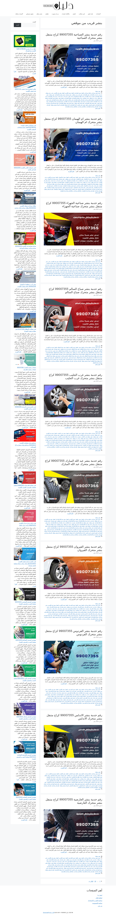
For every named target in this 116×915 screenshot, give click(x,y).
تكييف (74, 14)
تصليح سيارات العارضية (92, 864)
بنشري (93, 96)
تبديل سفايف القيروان (70, 610)
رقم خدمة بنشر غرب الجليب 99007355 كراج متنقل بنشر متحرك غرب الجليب (75, 376)
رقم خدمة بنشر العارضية (80, 868)
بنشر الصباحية (86, 94)
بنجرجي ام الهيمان (88, 179)
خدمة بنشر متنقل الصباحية (79, 101)
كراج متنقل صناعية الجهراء (68, 275)
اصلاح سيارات (88, 93)
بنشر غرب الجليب (75, 435)
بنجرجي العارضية (88, 859)
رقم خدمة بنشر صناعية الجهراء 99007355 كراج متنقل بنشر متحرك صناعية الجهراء (74, 204)
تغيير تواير (48, 99)
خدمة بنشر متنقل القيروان (74, 613)
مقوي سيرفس (29, 14)
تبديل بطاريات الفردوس (72, 692)
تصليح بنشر (61, 98)
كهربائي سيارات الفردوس (88, 703)
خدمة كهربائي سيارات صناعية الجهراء (76, 271)
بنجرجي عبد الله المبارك (84, 521)
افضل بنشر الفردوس (73, 689)
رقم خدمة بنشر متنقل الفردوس (55, 699)
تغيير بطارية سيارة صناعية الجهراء (85, 270)
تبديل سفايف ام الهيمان (70, 182)
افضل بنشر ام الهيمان (64, 177)
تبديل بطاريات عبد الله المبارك (58, 522)
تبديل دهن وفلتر (94, 182)
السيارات (98, 14)
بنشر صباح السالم (76, 349)
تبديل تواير (60, 96)
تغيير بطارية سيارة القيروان (50, 612)
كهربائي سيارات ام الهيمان (88, 190)
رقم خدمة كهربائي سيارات (52, 103)
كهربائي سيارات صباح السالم (66, 361)
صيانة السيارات (98, 105)
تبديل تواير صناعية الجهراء (91, 266)
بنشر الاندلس (81, 775)
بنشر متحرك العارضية (54, 859)
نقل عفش (90, 14)
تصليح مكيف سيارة (89, 99)
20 (95, 881)
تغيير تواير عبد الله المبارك (57, 527)
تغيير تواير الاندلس (95, 782)
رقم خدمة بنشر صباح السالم (61, 357)
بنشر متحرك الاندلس (55, 775)
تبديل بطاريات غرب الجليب (64, 436)
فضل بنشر (85, 105)
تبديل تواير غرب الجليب (94, 438)
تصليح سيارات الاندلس (97, 780)
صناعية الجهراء (57, 273)
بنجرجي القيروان (88, 607)
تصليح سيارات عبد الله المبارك (64, 526)
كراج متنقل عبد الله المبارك (68, 533)
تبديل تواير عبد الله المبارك (86, 524)
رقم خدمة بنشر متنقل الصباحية (66, 103)
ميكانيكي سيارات (82, 106)
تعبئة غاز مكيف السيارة (79, 99)
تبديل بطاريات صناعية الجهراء (62, 265)
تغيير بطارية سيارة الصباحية (58, 99)
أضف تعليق (97, 108)
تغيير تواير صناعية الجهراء (66, 270)
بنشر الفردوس (80, 691)
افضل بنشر (81, 177)
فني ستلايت (82, 14)
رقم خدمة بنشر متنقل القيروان (60, 615)
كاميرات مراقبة (19, 14)
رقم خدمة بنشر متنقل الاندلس (67, 784)
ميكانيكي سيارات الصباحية (71, 106)
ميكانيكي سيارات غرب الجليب (95, 448)
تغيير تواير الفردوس (87, 698)
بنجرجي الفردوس (88, 691)
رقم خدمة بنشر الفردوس (80, 699)
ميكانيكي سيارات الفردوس (67, 703)
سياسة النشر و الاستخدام (95, 900)
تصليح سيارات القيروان (92, 612)
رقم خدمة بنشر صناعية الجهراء (52, 271)
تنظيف (47, 14)
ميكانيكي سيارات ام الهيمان (66, 190)
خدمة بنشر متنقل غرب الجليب (53, 441)
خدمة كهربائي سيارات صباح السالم (85, 357)
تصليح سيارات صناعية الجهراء (72, 268)
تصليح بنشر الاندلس (50, 778)
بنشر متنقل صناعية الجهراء (86, 265)
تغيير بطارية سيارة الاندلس (55, 780)
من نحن (100, 906)
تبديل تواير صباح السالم (94, 352)
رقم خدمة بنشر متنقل (79, 103)
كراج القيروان (75, 617)
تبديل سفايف (86, 98)
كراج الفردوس (68, 701)
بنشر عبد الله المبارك (73, 521)
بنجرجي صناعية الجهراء (89, 263)
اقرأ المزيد (64, 87)
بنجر (52, 93)
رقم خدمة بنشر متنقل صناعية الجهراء (82, 273)
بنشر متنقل (39, 14)
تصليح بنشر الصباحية (53, 98)
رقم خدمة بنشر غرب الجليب (61, 443)
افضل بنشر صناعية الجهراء (68, 261)
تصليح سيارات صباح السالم (78, 354)
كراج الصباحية (73, 105)
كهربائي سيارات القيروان (96, 619)
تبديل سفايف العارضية (70, 863)
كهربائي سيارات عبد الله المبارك (94, 534)
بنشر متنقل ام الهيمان (94, 180)
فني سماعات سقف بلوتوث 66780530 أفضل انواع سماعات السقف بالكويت (26, 127)
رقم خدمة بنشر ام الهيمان (79, 187)
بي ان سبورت (55, 14)
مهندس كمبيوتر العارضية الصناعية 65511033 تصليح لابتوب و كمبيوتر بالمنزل (26, 757)
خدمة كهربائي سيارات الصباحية (56, 101)
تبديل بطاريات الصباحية (79, 96)
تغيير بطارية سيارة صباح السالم (92, 356)
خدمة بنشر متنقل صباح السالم (54, 356)
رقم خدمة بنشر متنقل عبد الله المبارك (69, 531)
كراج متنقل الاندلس (73, 785)
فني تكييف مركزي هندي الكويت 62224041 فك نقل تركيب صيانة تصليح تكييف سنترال (25, 563)
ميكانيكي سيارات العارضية (67, 871)
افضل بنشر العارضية (73, 858)
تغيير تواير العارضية (88, 866)
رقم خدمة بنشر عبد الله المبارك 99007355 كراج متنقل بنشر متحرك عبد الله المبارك (73, 462)
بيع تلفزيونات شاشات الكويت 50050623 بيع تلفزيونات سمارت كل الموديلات (25, 445)
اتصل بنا (100, 895)
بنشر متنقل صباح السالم (87, 350)
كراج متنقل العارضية (59, 870)
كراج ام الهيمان (67, 189)
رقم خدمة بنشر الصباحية (91, 103)
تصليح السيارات (67, 98)
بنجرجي (100, 94)
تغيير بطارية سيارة (69, 99)
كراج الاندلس (82, 785)
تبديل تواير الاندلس (51, 777)
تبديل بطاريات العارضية (73, 861)
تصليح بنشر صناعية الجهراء (85, 268)
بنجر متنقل (48, 93)
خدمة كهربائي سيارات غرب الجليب (84, 443)
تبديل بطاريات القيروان (73, 608)
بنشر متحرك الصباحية (60, 94)
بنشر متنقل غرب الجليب (87, 436)
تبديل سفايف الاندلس (75, 778)
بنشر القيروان (81, 607)
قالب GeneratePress (48, 912)
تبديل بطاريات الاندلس (77, 777)
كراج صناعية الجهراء (79, 275)
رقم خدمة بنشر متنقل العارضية (56, 868)
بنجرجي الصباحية (94, 94)
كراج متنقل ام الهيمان (59, 189)
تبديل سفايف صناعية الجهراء (55, 266)
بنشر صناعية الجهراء (78, 263)
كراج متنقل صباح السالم (96, 361)
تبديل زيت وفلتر (93, 98)
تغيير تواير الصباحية (97, 101)
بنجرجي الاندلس (88, 775)
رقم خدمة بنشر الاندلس (91, 784)
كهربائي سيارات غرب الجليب (62, 447)
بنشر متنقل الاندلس (97, 777)
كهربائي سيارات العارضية (88, 871)
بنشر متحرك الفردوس (53, 691)
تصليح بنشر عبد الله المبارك (78, 526)
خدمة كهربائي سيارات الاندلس (54, 782)
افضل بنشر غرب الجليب (63, 433)
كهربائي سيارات (98, 190)
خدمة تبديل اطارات (68, 101)
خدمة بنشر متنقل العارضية (69, 866)
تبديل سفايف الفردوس (69, 694)
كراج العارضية (68, 870)
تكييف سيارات (89, 101)
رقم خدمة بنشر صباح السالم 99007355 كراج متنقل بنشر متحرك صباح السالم (75, 290)
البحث (34, 22)
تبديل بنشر (70, 96)
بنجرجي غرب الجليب (85, 435)
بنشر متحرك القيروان (54, 607)
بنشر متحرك (68, 94)
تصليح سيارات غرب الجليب (78, 440)
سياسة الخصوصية (97, 903)
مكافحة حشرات (66, 14)
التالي (91, 881)
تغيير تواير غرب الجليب (73, 441)
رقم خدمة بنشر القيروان (84, 615)
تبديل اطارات (88, 96)
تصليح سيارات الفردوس (91, 696)
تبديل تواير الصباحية (52, 96)
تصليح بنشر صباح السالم (90, 354)
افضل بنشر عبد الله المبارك (62, 519)
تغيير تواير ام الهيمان (88, 185)
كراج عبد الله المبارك (80, 533)
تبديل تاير (65, 96)
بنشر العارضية (80, 859)
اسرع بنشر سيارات (96, 93)
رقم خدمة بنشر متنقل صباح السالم (94, 359)
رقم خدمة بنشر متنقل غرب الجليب (91, 445)
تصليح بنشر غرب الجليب (90, 440)
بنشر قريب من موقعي (77, 94)
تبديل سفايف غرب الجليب (59, 438)
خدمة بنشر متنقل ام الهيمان (69, 185)
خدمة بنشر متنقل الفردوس (69, 698)
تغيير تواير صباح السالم (73, 356)
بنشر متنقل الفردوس (94, 692)
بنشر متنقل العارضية (94, 861)
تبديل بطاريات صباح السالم (64, 350)
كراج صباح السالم (49, 359)
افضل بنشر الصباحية (79, 93)
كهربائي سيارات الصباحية (92, 106)
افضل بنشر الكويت (69, 93)
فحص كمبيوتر (91, 105)
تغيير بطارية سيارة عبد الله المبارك (76, 527)
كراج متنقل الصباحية (65, 105)
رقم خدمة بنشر (89, 187)
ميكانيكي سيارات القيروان (76, 619)
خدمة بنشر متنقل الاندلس (77, 782)
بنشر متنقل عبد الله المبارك (82, 522)
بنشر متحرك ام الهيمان (53, 179)
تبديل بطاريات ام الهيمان (72, 180)
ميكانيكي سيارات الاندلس (83, 787)
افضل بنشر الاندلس (73, 773)
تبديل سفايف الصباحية (77, 98)
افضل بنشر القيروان (73, 605)
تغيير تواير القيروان (92, 613)
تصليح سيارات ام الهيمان (92, 184)
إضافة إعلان (99, 898)
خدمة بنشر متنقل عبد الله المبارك (90, 529)
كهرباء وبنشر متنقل (55, 105)
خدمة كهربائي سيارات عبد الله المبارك (63, 529)
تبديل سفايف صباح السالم (59, 352)
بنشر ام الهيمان (79, 179)
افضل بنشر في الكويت (59, 93)
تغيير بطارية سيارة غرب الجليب (91, 441)
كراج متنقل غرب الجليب (92, 447)
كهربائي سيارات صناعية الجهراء (95, 276)
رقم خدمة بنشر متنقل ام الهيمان (54, 187)
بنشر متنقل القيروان (94, 608)
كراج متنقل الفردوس (59, 701)
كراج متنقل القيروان (66, 617)
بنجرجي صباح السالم (85, 349)
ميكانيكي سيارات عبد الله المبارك (70, 534)
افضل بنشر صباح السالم (63, 347)
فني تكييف (79, 105)
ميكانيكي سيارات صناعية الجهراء (71, 276)
